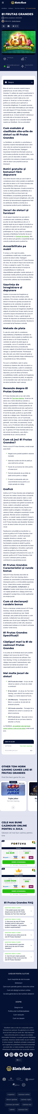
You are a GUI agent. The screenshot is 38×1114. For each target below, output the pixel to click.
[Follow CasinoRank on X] (16, 1055)
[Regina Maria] (11, 1079)
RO (18, 1060)
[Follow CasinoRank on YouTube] (21, 1055)
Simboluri (18, 983)
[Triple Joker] (13, 796)
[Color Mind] (19, 1079)
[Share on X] (4, 26)
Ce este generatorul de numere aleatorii (18, 994)
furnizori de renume (22, 236)
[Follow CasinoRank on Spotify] (26, 1055)
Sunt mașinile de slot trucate (19, 979)
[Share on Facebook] (8, 26)
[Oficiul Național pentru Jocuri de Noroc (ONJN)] (4, 1079)
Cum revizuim (18, 1015)
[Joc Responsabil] (30, 1079)
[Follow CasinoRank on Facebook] (6, 1055)
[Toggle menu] (3, 3)
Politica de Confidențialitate (18, 1011)
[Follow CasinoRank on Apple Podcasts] (31, 1055)
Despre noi (18, 1007)
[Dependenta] (16, 1084)
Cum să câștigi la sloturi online (18, 990)
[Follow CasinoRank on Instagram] (11, 1055)
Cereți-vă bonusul (19, 862)
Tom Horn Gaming (18, 398)
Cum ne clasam (18, 1018)
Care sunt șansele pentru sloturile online (18, 986)
